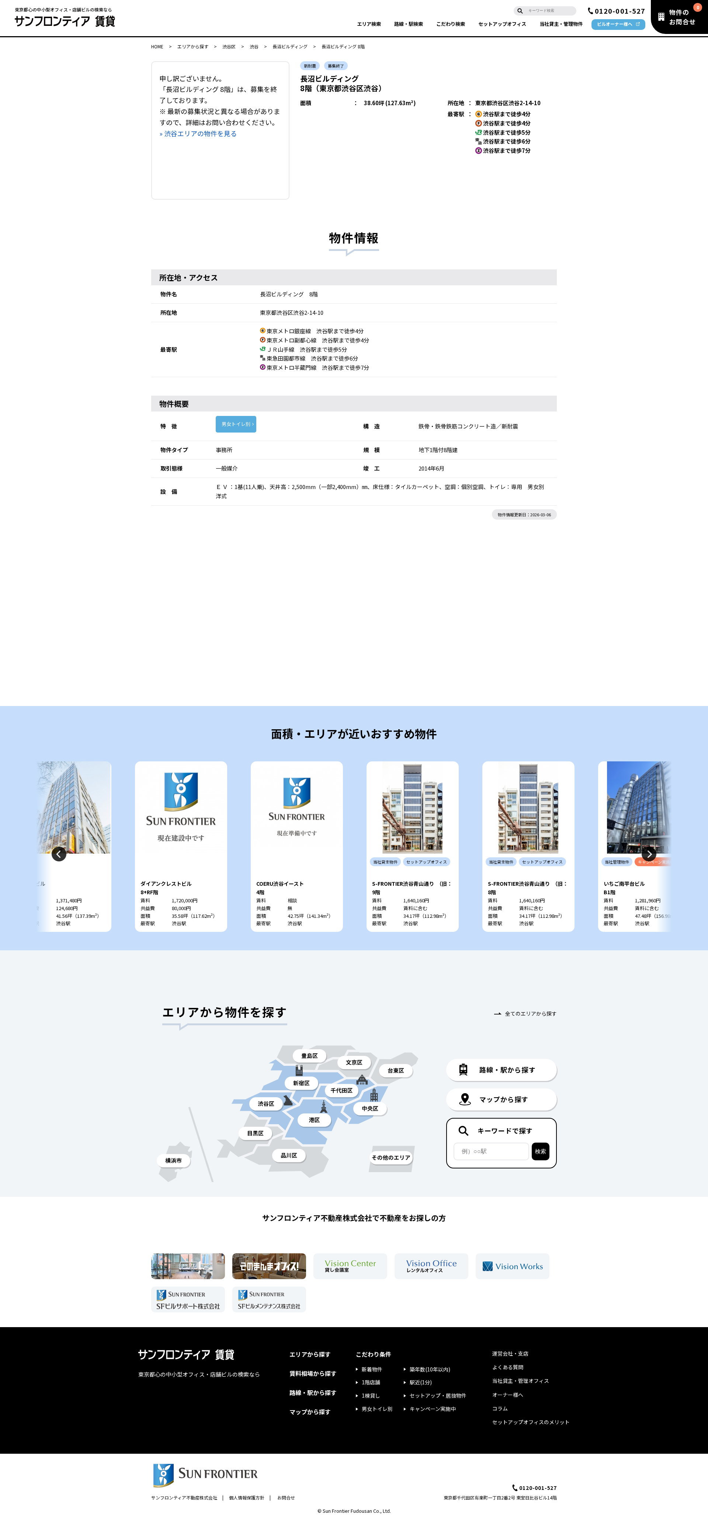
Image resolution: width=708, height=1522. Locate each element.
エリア (369, 23)
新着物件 (372, 1369)
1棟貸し (371, 1395)
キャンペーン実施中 (433, 1408)
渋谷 (254, 46)
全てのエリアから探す (531, 1013)
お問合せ (286, 1497)
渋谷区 (229, 46)
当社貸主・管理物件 (561, 23)
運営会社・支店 (510, 1353)
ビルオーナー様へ (614, 24)
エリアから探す (192, 46)
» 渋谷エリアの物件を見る (198, 133)
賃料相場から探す (313, 1373)
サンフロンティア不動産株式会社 (184, 1497)
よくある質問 (507, 1367)
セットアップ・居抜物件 (438, 1395)
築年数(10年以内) (430, 1369)
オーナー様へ (507, 1394)
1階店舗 (371, 1382)
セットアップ (502, 23)
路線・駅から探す (313, 1392)
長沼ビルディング (290, 46)
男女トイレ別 (236, 423)
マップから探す (310, 1411)
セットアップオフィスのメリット (531, 1422)
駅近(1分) (421, 1382)
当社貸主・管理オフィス (520, 1380)
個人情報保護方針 (246, 1497)
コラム (500, 1408)
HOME (157, 46)
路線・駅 (408, 23)
